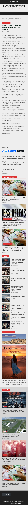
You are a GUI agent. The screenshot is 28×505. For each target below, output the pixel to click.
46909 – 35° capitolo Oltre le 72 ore (6, 280)
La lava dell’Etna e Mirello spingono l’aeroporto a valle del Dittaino (14, 425)
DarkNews (10, 503)
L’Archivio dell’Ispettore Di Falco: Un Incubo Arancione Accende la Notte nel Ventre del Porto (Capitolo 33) (6, 316)
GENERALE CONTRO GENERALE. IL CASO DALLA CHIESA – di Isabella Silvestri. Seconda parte (6, 307)
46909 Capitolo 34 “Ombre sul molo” (6, 298)
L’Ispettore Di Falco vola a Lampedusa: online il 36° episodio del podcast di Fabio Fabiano (6, 262)
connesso (10, 172)
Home (3, 18)
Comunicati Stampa (6, 23)
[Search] (24, 13)
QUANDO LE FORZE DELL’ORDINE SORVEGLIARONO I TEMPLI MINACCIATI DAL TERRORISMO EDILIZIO (14, 448)
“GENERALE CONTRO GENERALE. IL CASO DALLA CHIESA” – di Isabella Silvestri (6, 325)
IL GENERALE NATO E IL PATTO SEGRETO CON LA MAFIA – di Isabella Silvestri (6, 289)
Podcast (5, 406)
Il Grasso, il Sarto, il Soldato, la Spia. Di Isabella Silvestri (6, 271)
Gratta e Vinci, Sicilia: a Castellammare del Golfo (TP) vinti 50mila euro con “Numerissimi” (14, 188)
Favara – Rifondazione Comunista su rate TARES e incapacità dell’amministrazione (14, 156)
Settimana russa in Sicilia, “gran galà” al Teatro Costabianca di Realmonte (13, 162)
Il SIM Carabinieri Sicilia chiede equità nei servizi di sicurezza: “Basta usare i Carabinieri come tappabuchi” (14, 212)
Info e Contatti (6, 494)
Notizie (4, 431)
